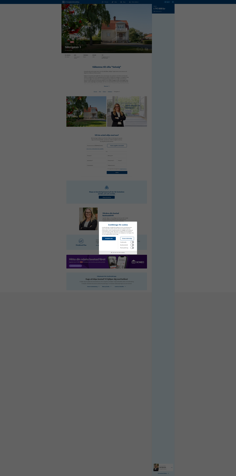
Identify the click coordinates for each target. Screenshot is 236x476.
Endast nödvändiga (127, 238)
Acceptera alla (109, 238)
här (117, 234)
